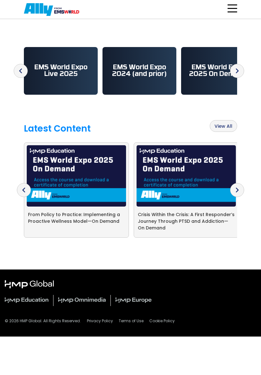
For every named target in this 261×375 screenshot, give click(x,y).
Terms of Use (131, 321)
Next (237, 71)
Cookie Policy (162, 321)
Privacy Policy (100, 321)
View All (223, 126)
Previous (21, 71)
